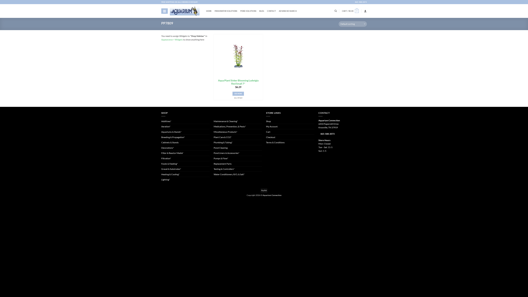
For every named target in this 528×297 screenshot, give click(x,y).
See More (238, 93)
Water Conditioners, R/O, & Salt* (229, 174)
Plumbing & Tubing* (223, 142)
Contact (271, 11)
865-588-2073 (361, 2)
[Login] (365, 11)
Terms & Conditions (275, 142)
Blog (261, 11)
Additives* (166, 121)
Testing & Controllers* (224, 169)
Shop (268, 121)
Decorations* (167, 147)
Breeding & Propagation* (173, 137)
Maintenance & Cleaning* (226, 121)
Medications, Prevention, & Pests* (230, 126)
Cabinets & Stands (170, 142)
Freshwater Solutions (226, 11)
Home (209, 11)
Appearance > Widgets (172, 39)
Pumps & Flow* (221, 158)
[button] (350, 11)
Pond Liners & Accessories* (226, 153)
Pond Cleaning (221, 147)
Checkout (270, 137)
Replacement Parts (223, 163)
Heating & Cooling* (170, 174)
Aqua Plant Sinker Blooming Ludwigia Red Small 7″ (238, 82)
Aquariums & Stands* (171, 131)
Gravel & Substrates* (171, 169)
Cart (268, 131)
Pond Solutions (248, 11)
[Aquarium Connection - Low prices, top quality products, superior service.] (185, 11)
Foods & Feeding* (169, 163)
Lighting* (165, 179)
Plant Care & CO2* (222, 137)
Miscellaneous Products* (225, 131)
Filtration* (166, 158)
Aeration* (165, 126)
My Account (272, 126)
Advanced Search (288, 11)
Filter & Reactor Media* (172, 153)
